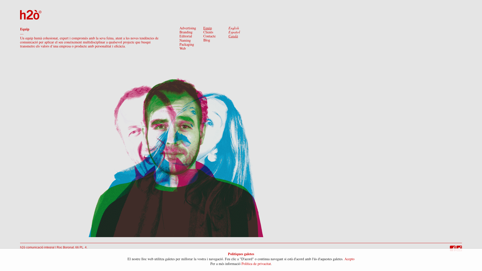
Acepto (349, 258)
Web (182, 48)
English (233, 28)
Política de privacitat (256, 263)
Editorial (185, 36)
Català (233, 36)
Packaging (186, 44)
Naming (185, 40)
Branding (186, 32)
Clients (208, 32)
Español (234, 32)
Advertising (187, 28)
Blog (206, 40)
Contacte (209, 36)
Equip (207, 28)
